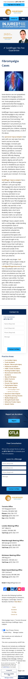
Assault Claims (9, 404)
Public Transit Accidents (12, 368)
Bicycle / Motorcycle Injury (13, 364)
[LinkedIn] (12, 589)
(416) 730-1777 (12, 513)
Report (14, 421)
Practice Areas (8, 356)
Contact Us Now (14, 349)
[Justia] (15, 589)
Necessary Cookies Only (9, 674)
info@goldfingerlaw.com (11, 266)
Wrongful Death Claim (12, 400)
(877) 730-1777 (14, 516)
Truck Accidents (10, 362)
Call (19, 259)
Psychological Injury (11, 385)
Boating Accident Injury (12, 370)
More (23, 18)
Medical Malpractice (11, 398)
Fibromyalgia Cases (14, 389)
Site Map (14, 612)
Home (4, 18)
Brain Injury (8, 381)
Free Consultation (14, 443)
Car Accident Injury (11, 360)
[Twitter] (8, 589)
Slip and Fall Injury (10, 377)
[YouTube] (19, 589)
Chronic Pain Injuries (11, 383)
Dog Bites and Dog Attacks (13, 396)
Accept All (9, 670)
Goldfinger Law (19, 671)
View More (17, 602)
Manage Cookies (18, 632)
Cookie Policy (7, 632)
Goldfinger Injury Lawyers (11, 180)
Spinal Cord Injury (13, 391)
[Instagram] (23, 589)
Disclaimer (14, 609)
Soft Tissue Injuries (11, 387)
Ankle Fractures (10, 379)
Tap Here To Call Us (14, 5)
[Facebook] (5, 589)
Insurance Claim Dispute (12, 393)
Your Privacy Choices (12, 630)
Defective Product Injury (13, 402)
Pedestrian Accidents (11, 366)
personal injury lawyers (13, 137)
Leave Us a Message (14, 459)
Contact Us (14, 18)
